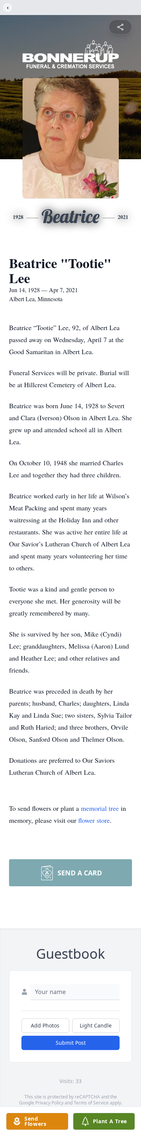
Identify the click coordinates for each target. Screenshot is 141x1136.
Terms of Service (91, 1103)
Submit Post (71, 1042)
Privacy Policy (49, 1103)
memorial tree (100, 808)
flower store (94, 820)
